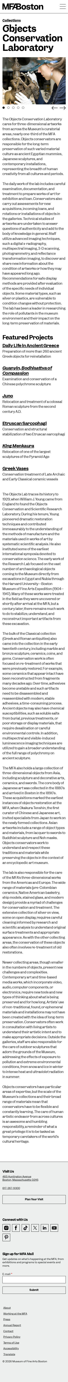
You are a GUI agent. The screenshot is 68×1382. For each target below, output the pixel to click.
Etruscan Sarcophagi (24, 423)
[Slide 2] (8, 108)
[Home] (22, 6)
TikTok (25, 1228)
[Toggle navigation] (63, 6)
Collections (11, 20)
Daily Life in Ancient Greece (30, 345)
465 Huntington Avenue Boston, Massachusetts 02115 (20, 1178)
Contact (8, 1331)
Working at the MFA (15, 1313)
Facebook (16, 1228)
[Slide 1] (3, 108)
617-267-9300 (11, 1188)
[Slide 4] (18, 108)
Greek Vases (15, 468)
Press (6, 1319)
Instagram (6, 1228)
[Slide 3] (13, 108)
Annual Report (12, 1325)
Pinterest (6, 1237)
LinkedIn (45, 1228)
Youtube (54, 1228)
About (7, 1308)
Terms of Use (11, 1342)
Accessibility (11, 1348)
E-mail (6, 1274)
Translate (9, 1354)
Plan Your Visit (34, 1199)
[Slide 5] (23, 108)
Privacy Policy (11, 1337)
